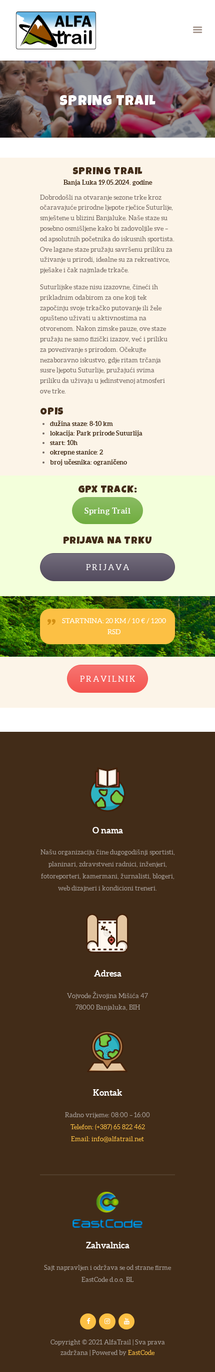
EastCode (141, 1352)
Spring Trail (107, 510)
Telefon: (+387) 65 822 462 (107, 1127)
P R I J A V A (107, 567)
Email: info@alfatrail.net (107, 1139)
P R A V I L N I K (107, 678)
